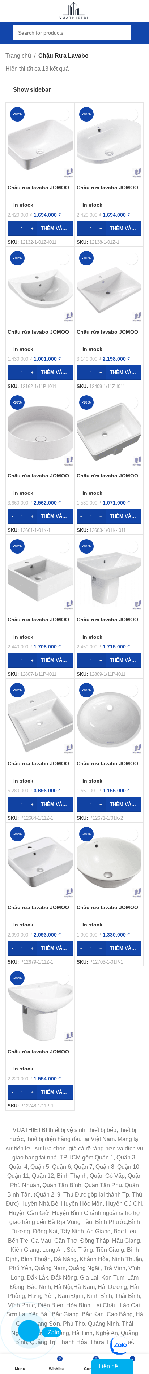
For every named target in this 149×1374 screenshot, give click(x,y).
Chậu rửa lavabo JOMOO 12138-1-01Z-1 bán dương (109, 191)
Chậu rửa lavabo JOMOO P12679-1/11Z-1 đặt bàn (38, 910)
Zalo (53, 1332)
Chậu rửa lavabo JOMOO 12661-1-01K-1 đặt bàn (38, 479)
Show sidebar (32, 90)
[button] (40, 228)
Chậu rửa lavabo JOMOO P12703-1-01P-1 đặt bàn (107, 910)
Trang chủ (18, 56)
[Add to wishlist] (62, 114)
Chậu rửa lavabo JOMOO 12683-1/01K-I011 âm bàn (107, 479)
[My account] (140, 33)
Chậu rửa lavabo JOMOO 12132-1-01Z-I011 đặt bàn (38, 191)
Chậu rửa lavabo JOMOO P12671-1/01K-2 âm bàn (107, 766)
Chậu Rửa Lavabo (63, 56)
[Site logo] (74, 10)
